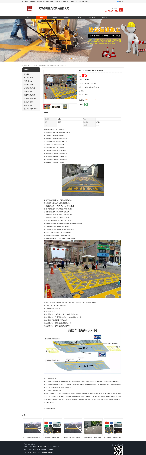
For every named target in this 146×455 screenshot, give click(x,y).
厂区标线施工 (41, 65)
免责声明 (38, 452)
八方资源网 (33, 452)
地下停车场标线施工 (30, 98)
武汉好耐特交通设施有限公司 (43, 446)
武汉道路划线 (28, 74)
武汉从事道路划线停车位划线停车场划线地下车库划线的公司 (39, 437)
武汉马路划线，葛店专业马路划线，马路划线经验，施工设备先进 (81, 437)
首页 (28, 17)
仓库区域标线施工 (29, 77)
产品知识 (79, 17)
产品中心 (41, 17)
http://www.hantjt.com (49, 408)
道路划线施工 (28, 91)
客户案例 (104, 17)
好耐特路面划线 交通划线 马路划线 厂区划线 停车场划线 (58, 437)
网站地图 (50, 452)
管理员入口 (44, 452)
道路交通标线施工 (29, 95)
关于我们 (92, 17)
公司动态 (66, 17)
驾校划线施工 (28, 105)
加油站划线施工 (29, 102)
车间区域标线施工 (29, 84)
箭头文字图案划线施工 (31, 109)
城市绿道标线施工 (29, 88)
